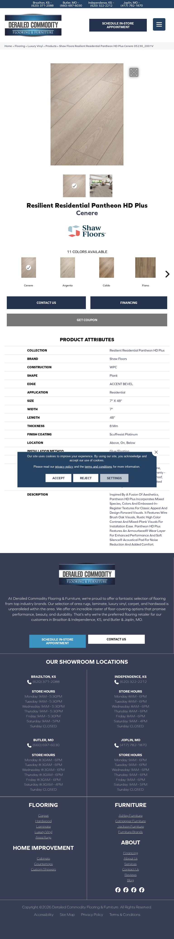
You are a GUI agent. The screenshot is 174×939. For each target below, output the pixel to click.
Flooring (20, 45)
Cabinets (43, 858)
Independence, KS (131, 676)
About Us (131, 858)
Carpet (43, 815)
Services (130, 864)
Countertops (43, 864)
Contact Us (46, 303)
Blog (130, 880)
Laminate (43, 826)
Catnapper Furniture (130, 821)
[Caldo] (106, 267)
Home (8, 45)
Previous (32, 183)
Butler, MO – (71, 4)
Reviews (131, 875)
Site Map (67, 914)
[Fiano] (145, 267)
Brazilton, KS (43, 676)
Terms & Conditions (124, 914)
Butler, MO (43, 740)
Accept (58, 478)
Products (51, 45)
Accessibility (43, 914)
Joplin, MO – (132, 4)
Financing (128, 303)
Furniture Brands (130, 832)
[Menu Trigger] (159, 24)
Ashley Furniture (131, 815)
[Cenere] (28, 267)
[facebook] (118, 890)
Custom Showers (43, 869)
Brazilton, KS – (42, 4)
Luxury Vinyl (35, 45)
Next (141, 183)
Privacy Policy (92, 914)
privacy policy (64, 466)
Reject (86, 478)
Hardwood (43, 821)
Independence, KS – (101, 4)
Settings (114, 478)
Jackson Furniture (130, 826)
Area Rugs (43, 837)
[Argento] (67, 267)
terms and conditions (98, 466)
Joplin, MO (130, 740)
